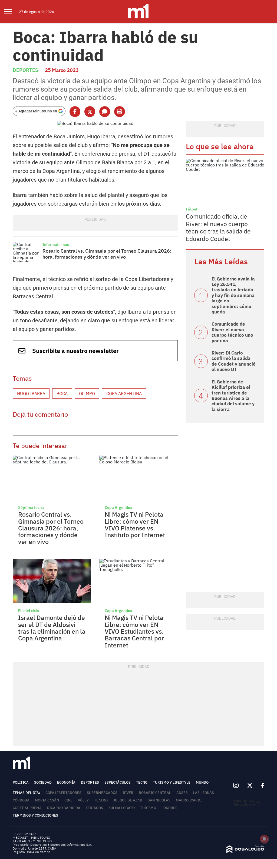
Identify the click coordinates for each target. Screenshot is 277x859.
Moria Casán (47, 800)
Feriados (94, 807)
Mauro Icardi (189, 800)
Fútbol (191, 209)
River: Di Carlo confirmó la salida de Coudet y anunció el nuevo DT (234, 361)
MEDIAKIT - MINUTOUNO (31, 837)
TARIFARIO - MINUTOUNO (32, 841)
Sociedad (43, 782)
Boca (62, 393)
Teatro (101, 800)
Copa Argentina (124, 393)
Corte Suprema (27, 807)
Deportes (25, 70)
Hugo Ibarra (31, 393)
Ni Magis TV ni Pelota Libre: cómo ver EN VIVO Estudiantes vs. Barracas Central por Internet (134, 631)
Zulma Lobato (121, 807)
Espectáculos (117, 782)
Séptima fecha (31, 507)
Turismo (148, 807)
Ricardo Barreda (63, 807)
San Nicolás (159, 800)
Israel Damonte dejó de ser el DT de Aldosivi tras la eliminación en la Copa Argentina (51, 627)
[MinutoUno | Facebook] (260, 785)
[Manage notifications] (264, 839)
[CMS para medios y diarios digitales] (245, 851)
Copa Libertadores (63, 792)
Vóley (83, 800)
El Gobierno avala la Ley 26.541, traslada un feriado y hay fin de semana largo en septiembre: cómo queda (233, 295)
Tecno (141, 782)
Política (21, 782)
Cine (68, 800)
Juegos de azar (127, 800)
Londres (169, 807)
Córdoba (21, 800)
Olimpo (87, 393)
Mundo (202, 782)
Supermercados (102, 792)
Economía (66, 782)
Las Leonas (203, 792)
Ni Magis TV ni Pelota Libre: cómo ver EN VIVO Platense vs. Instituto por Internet (135, 524)
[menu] (11, 12)
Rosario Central (155, 792)
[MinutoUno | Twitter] (250, 785)
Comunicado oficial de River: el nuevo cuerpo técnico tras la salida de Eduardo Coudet (218, 227)
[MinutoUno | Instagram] (236, 786)
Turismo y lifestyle (171, 782)
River (128, 792)
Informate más (55, 244)
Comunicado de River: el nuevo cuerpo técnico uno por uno (232, 332)
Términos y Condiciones (35, 815)
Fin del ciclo (28, 610)
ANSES (182, 792)
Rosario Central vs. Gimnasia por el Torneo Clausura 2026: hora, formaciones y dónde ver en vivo (107, 254)
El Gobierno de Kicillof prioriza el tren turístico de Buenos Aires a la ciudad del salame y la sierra (233, 395)
